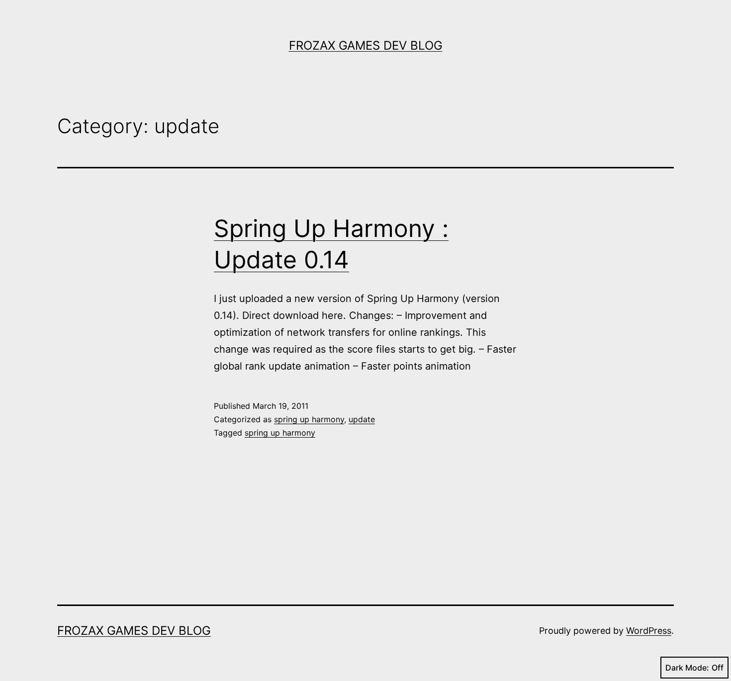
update (362, 419)
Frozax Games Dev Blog (366, 45)
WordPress (648, 630)
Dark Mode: (687, 668)
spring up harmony (309, 419)
